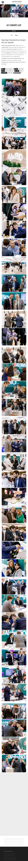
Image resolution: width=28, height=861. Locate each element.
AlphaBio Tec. (22, 70)
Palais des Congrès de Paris (9, 70)
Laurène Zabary (17, 1)
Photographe (17, 2)
